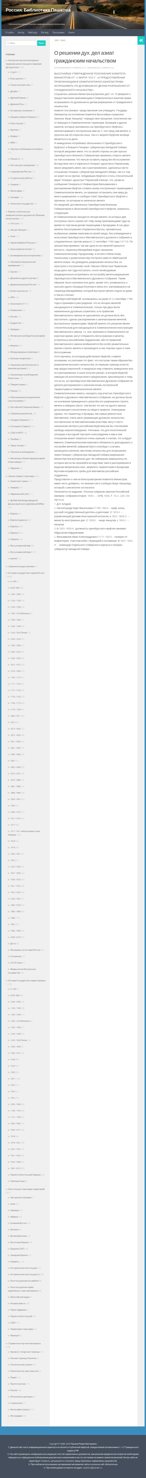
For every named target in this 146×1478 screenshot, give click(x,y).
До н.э (13, 943)
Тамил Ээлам (17, 445)
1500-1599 (15, 1046)
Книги (71, 32)
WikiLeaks (14, 223)
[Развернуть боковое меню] (141, 40)
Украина (14, 184)
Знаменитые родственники (21, 566)
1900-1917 (15, 1130)
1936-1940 (15, 879)
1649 (12, 1066)
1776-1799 (15, 709)
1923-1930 (15, 866)
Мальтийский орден (20, 1297)
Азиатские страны (19, 481)
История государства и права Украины (27, 980)
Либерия (14, 329)
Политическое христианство (24, 1371)
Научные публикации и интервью (26, 149)
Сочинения (15, 956)
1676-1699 (15, 671)
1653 (12, 1091)
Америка (14, 487)
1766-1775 (15, 703)
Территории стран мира (21, 1329)
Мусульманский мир (20, 545)
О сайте (10, 32)
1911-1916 (15, 818)
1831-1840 (59, 40)
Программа (58, 32)
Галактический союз (20, 85)
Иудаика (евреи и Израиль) (23, 117)
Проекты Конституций (21, 1316)
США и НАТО (16, 432)
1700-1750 (15, 1110)
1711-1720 (15, 684)
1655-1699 (15, 1104)
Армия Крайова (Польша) (22, 242)
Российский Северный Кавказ (24, 407)
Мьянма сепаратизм (20, 358)
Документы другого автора (23, 278)
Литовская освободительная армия (27, 336)
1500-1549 (15, 639)
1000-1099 (15, 594)
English (13, 72)
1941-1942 (15, 886)
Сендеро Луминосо (19, 420)
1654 (12, 1098)
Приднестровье (18, 384)
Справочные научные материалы (24, 1343)
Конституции (16, 123)
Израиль (14, 539)
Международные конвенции (24, 352)
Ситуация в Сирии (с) (20, 426)
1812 (12, 722)
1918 (12, 841)
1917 (12, 825)
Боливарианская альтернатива (25, 255)
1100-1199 (15, 600)
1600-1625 (15, 652)
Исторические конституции (23, 1268)
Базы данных (16, 78)
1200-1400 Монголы (20, 613)
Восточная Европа (19, 1242)
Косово (13, 316)
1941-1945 (15, 1155)
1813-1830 (15, 728)
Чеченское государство (21, 203)
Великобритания (18, 1236)
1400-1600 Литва (18, 632)
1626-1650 (15, 658)
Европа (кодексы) (18, 520)
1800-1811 (15, 716)
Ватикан (14, 1229)
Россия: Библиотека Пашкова (38, 10)
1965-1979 (15, 905)
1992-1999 (15, 930)
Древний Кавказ (18, 98)
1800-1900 (15, 1123)
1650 (12, 1072)
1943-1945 (15, 892)
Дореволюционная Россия (23, 284)
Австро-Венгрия (18, 230)
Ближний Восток (18, 1223)
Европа (14, 513)
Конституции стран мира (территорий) (26, 1189)
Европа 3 (14, 533)
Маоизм (14, 345)
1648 (12, 1059)
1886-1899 (15, 793)
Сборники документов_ (21, 413)
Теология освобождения (22, 452)
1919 (12, 847)
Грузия (13, 271)
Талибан (14, 439)
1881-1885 (15, 786)
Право (13, 1377)
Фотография (16, 1416)
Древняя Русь (17, 104)
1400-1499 (15, 626)
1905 (12, 805)
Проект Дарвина (18, 1310)
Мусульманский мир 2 (21, 552)
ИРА (12, 297)
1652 (12, 1085)
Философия (16, 191)
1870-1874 (15, 773)
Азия (12, 236)
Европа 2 (14, 526)
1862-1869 (15, 767)
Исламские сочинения (21, 110)
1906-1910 (15, 812)
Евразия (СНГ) (17, 1249)
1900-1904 (15, 799)
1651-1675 (15, 664)
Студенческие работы (21, 178)
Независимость (18, 1303)
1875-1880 (15, 780)
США (12, 1322)
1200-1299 (15, 607)
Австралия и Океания (20, 1197)
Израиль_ (15, 1261)
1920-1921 (15, 854)
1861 (12, 761)
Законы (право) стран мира (21, 476)
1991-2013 (15, 1168)
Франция (14, 1335)
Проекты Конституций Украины (25, 1174)
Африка (14, 1216)
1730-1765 (15, 696)
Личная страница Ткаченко (23, 1358)
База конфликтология (21, 249)
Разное (13, 391)
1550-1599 (15, 645)
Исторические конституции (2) (25, 1274)
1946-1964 (15, 898)
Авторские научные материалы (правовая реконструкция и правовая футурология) (23, 64)
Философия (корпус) (20, 1409)
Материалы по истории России (25, 950)
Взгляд (44, 32)
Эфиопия (14, 468)
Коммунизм (16, 310)
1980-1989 (15, 911)
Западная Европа (18, 1255)
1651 (12, 1078)
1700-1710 (15, 677)
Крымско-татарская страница (24, 1352)
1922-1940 (15, 1149)
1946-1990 (15, 1162)
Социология (16, 1403)
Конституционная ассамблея (24, 1281)
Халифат (14, 197)
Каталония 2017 (18, 304)
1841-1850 (15, 741)
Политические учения (21, 1364)
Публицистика (17, 1181)
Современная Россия (20, 171)
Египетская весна (19, 291)
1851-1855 (15, 748)
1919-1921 (15, 1142)
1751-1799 (15, 1117)
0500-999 (14, 588)
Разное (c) (15, 159)
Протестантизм (17, 1384)
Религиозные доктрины (21, 1396)
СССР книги (16, 963)
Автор (21, 32)
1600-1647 (15, 1053)
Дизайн (13, 91)
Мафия (13, 136)
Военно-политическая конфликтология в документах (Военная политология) (25, 215)
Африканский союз (19, 494)
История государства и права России (26, 573)
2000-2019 (15, 937)
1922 (12, 860)
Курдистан (15, 323)
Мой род (32, 32)
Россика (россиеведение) (22, 165)
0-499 (13, 581)
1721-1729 (15, 690)
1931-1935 (15, 873)
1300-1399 (15, 620)
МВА (12, 142)
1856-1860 (15, 754)
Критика (14, 130)
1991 (12, 924)
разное (13, 558)
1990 (12, 918)
